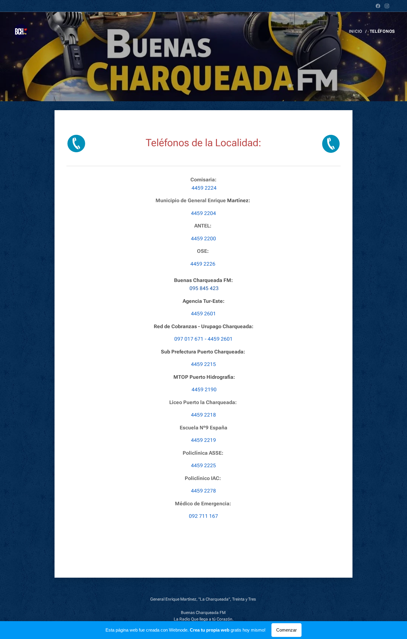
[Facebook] (378, 6)
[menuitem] (357, 31)
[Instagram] (387, 6)
